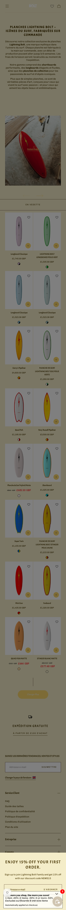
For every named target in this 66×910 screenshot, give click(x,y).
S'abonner (51, 889)
